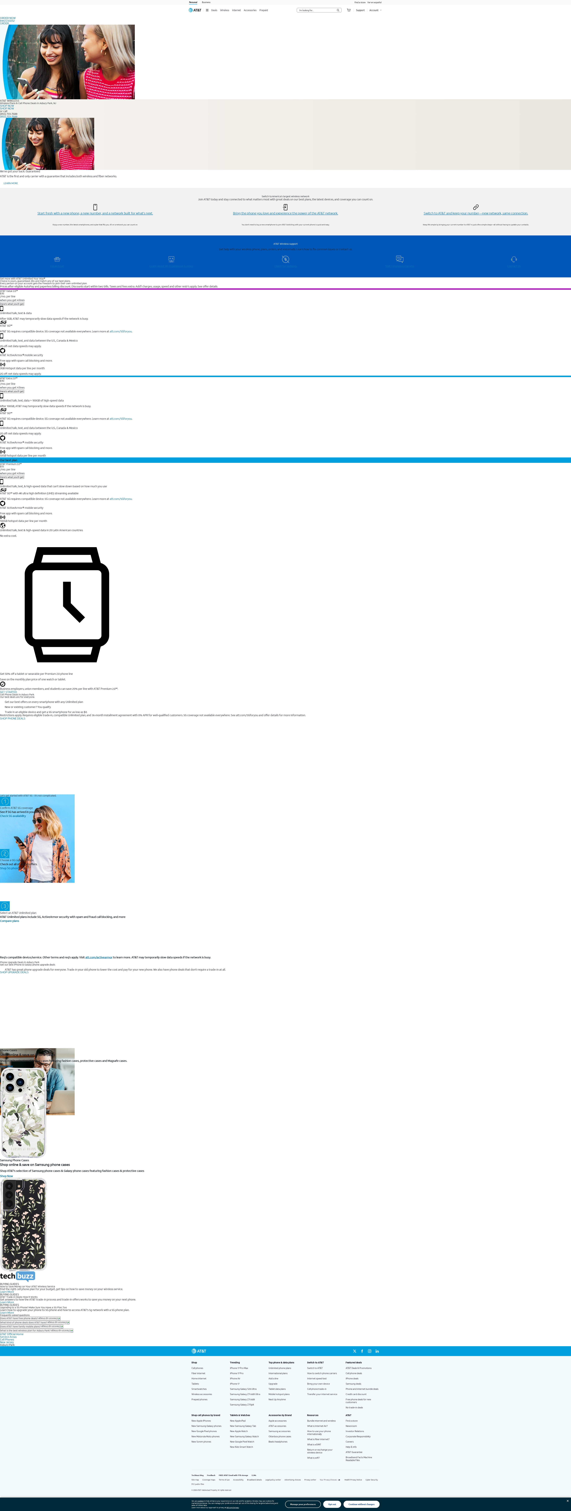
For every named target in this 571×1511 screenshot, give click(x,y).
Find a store (360, 2)
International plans (278, 1373)
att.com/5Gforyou (121, 331)
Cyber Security (372, 1480)
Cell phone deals (354, 1373)
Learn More (7, 1291)
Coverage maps (208, 1480)
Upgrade (273, 1383)
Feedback (211, 1475)
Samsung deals (353, 1383)
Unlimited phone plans (280, 1367)
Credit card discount (356, 1394)
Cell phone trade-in (316, 1388)
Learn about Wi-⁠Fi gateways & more (171, 266)
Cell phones (197, 1367)
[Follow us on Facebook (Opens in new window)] (362, 1351)
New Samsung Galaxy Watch (244, 1436)
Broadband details (254, 1480)
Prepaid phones (199, 1399)
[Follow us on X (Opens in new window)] (354, 1351)
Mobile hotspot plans (279, 1394)
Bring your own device (318, 1383)
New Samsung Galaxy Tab (243, 1425)
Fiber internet (198, 1373)
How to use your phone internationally (319, 1432)
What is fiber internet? (318, 1439)
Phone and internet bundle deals (362, 1388)
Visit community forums (399, 266)
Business (206, 2)
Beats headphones (278, 1441)
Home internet (199, 1378)
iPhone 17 (234, 1383)
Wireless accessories (202, 1394)
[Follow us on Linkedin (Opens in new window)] (377, 1351)
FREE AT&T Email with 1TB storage (233, 1475)
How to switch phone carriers (322, 1373)
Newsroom (351, 1425)
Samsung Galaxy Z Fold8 (242, 1399)
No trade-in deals (354, 1407)
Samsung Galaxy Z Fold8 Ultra (245, 1394)
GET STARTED (8, 692)
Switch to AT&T (315, 1367)
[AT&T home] (195, 10)
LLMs (254, 1475)
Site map (195, 1480)
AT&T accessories (277, 1425)
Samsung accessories (280, 1431)
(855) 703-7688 (8, 116)
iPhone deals (352, 1378)
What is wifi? (313, 1457)
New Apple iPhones (201, 1420)
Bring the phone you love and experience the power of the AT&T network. (285, 213)
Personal (193, 2)
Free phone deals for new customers (358, 1401)
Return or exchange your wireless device (320, 1451)
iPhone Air (235, 1378)
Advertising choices (293, 1480)
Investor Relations (355, 1431)
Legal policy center (273, 1480)
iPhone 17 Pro (236, 1373)
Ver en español (374, 2)
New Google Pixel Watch (242, 1441)
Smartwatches (199, 1388)
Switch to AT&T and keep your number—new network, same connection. (476, 213)
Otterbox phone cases (280, 1436)
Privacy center (310, 1480)
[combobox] (317, 10)
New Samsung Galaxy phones (206, 1425)
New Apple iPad (238, 1420)
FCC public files (198, 1484)
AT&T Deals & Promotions (359, 1367)
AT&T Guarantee (354, 1452)
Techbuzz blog (197, 1475)
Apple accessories (278, 1420)
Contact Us (514, 266)
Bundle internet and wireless (321, 1420)
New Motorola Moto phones (206, 1436)
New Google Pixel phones (204, 1431)
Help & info (351, 1446)
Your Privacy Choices (328, 1480)
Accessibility (238, 1480)
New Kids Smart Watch (241, 1446)
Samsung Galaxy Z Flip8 (242, 1404)
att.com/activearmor (98, 957)
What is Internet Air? (317, 1425)
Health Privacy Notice (353, 1480)
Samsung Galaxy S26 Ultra (243, 1388)
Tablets (195, 1383)
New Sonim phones (201, 1441)
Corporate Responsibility (358, 1436)
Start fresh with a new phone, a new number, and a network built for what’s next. (95, 213)
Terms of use (224, 1480)
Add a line (273, 1378)
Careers (350, 1441)
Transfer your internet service (322, 1394)
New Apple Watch (239, 1431)
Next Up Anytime (277, 1399)
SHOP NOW (7, 105)
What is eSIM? (314, 1444)
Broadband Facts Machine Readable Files (359, 1459)
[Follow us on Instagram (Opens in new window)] (369, 1351)
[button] (207, 10)
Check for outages (285, 266)
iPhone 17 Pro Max (239, 1367)
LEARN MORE (11, 183)
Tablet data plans (277, 1388)
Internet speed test (317, 1378)
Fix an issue (57, 266)
